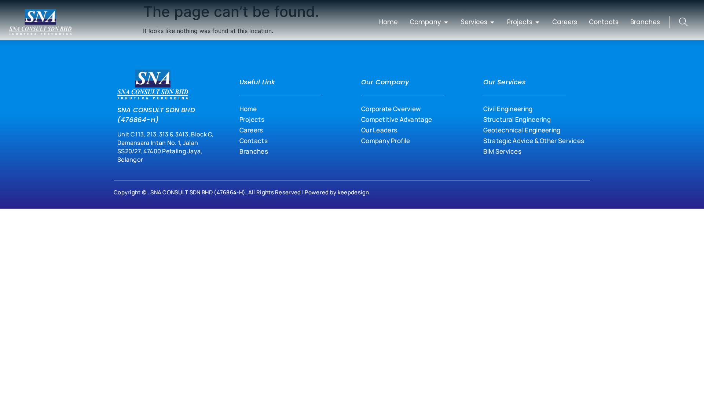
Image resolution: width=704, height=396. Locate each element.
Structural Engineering (517, 119)
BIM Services (502, 151)
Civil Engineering (508, 108)
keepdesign (353, 192)
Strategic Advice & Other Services (533, 140)
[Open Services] (492, 22)
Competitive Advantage (396, 119)
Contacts (253, 140)
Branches (253, 151)
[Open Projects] (537, 22)
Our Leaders (379, 130)
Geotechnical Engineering (522, 130)
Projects (251, 119)
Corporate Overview (391, 108)
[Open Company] (446, 22)
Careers (251, 130)
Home (248, 108)
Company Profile (385, 140)
